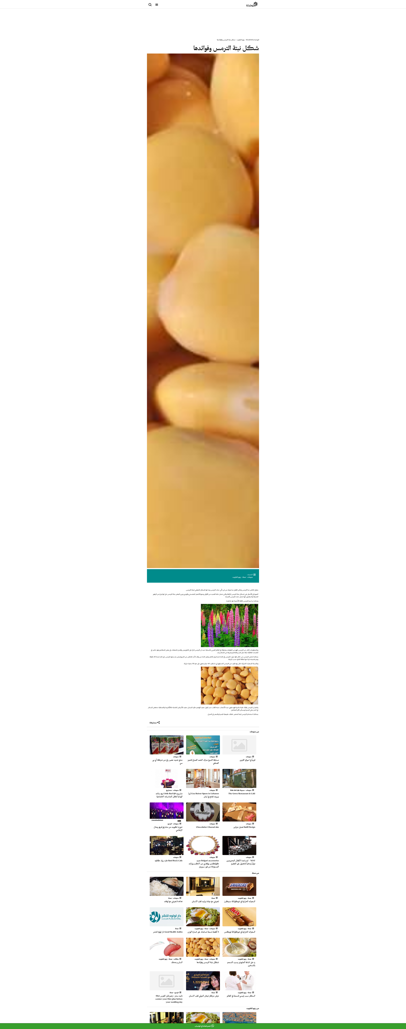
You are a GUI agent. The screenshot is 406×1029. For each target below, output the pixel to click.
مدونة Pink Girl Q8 (237, 790)
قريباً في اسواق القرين (247, 760)
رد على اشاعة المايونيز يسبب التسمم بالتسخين (241, 964)
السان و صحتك (176, 962)
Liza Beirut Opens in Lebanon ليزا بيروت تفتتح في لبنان (203, 795)
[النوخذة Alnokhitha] (252, 4)
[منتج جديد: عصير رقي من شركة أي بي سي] (167, 753)
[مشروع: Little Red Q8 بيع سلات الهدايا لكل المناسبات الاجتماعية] (167, 787)
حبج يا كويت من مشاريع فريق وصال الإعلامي (168, 828)
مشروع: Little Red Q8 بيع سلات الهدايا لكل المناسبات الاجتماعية (169, 795)
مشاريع (169, 790)
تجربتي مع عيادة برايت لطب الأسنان (205, 901)
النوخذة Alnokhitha (252, 40)
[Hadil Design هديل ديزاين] (239, 820)
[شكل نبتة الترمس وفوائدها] (203, 955)
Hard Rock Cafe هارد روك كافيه (168, 860)
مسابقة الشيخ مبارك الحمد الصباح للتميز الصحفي (203, 761)
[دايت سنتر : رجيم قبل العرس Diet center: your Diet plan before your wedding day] (167, 989)
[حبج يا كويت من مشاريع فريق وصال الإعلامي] (167, 820)
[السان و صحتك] (167, 955)
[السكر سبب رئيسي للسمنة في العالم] (239, 989)
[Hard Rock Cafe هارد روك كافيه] (167, 854)
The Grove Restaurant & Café (241, 793)
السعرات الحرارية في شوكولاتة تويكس (239, 932)
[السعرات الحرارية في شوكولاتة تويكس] (239, 925)
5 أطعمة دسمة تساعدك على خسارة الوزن (203, 932)
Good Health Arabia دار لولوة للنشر (167, 932)
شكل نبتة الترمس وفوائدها (226, 48)
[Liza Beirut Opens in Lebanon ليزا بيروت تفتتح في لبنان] (203, 787)
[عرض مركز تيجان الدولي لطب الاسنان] (203, 989)
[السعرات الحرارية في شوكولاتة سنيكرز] (239, 894)
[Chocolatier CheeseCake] (203, 820)
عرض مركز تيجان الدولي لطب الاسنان (204, 996)
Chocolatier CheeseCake (207, 827)
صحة (244, 577)
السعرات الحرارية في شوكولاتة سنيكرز (239, 901)
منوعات (250, 577)
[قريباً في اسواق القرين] (239, 753)
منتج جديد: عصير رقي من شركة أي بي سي (167, 761)
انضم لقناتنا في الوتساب (203, 1026)
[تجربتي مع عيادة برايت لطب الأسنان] (203, 894)
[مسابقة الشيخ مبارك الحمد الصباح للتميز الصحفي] (203, 753)
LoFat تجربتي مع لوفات (173, 901)
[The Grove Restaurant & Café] (239, 787)
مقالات (176, 959)
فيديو (170, 824)
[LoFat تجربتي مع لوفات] (167, 894)
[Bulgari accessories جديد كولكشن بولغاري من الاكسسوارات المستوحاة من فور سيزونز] (203, 854)
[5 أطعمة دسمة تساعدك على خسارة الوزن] (203, 925)
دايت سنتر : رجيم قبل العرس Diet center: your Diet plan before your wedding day (169, 999)
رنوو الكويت (240, 40)
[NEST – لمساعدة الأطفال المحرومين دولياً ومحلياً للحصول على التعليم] (239, 854)
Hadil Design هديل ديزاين (244, 827)
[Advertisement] (203, 23)
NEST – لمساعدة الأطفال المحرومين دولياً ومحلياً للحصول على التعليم (240, 862)
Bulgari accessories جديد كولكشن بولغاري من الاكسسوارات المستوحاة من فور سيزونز (204, 863)
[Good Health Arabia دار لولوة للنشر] (167, 925)
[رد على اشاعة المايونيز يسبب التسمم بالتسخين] (239, 955)
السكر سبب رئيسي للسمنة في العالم (241, 996)
